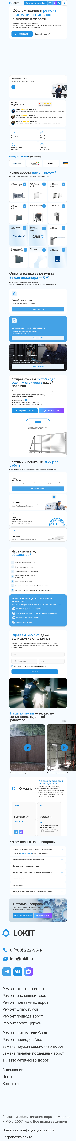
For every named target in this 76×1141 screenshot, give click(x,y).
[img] (34, 163)
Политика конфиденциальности (28, 1130)
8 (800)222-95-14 (26, 853)
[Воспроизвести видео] (27, 747)
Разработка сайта (17, 1137)
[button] (38, 309)
